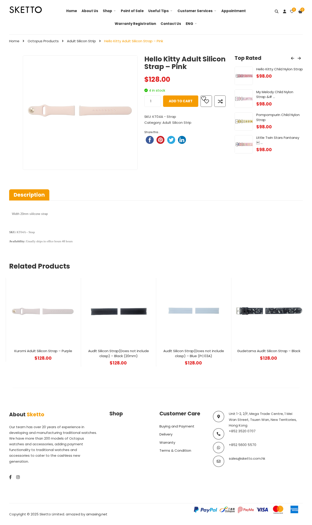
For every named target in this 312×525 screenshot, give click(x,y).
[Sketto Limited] (30, 9)
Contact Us (171, 23)
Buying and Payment (176, 426)
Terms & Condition (175, 450)
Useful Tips (158, 10)
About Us (90, 10)
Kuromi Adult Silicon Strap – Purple (43, 350)
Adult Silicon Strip (81, 41)
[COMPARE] (220, 101)
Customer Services (195, 10)
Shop (107, 10)
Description (29, 194)
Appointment (233, 10)
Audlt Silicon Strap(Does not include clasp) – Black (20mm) (118, 353)
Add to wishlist (206, 101)
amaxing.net (96, 514)
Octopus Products (43, 41)
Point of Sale (132, 10)
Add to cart (181, 101)
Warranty (167, 442)
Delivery (165, 434)
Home (71, 10)
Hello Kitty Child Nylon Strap (279, 69)
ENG (189, 23)
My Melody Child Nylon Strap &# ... (274, 94)
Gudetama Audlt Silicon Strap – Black (268, 350)
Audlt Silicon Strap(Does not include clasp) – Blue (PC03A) (193, 353)
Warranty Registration (135, 23)
